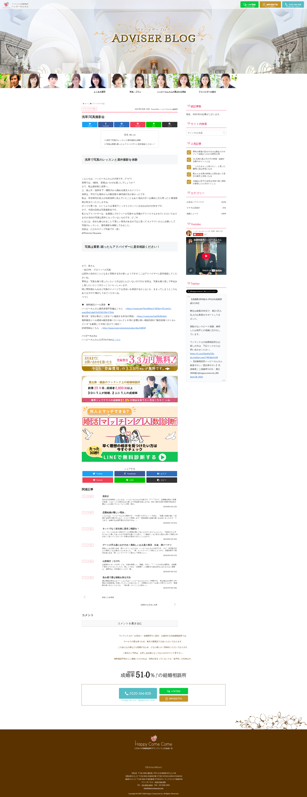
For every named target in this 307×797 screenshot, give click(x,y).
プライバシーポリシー (153, 767)
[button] (224, 132)
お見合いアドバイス (206, 202)
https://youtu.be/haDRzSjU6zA (152, 316)
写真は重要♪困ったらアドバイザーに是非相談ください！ (130, 144)
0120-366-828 (293, 5)
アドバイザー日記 (89, 109)
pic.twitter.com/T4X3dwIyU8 (204, 357)
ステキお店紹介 (206, 208)
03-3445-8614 (147, 785)
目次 (126, 134)
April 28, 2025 (196, 376)
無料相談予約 (271, 5)
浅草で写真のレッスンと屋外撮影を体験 (123, 140)
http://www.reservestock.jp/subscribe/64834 (124, 328)
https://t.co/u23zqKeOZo (202, 353)
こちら (117, 339)
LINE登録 (250, 5)
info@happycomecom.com (153, 788)
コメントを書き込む (130, 623)
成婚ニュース (206, 213)
